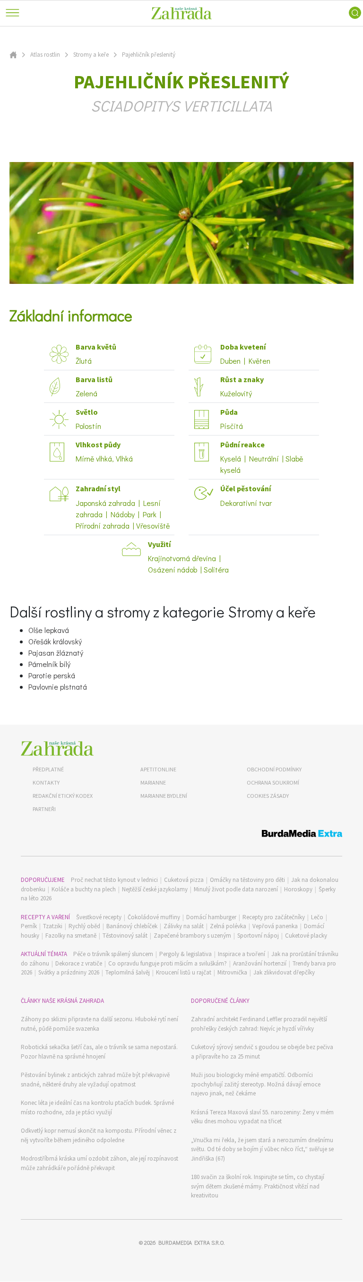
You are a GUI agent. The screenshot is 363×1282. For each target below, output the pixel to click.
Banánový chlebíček (131, 926)
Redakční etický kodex (63, 795)
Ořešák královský (55, 641)
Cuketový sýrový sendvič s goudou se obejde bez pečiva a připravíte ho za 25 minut (262, 1051)
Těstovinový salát (125, 936)
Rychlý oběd (84, 926)
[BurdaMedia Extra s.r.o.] (181, 834)
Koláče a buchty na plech (84, 889)
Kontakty (46, 782)
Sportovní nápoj (258, 936)
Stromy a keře (91, 55)
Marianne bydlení (163, 795)
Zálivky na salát (184, 926)
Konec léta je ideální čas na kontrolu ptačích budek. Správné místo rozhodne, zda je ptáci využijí (97, 1107)
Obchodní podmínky (274, 769)
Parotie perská (51, 675)
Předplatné (48, 769)
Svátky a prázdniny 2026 (68, 972)
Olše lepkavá (48, 630)
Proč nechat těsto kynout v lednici (114, 880)
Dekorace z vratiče (78, 963)
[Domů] (57, 748)
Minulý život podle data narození (236, 889)
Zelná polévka (228, 926)
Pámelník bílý (49, 664)
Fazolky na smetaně (70, 936)
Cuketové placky (306, 936)
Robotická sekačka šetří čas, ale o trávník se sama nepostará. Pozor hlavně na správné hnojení (99, 1051)
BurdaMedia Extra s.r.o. (191, 1242)
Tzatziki (52, 926)
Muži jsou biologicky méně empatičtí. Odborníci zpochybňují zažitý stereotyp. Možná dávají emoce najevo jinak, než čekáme (255, 1084)
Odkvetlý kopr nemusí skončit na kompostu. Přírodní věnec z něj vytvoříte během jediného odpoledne (98, 1135)
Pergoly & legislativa (185, 954)
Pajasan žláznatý (55, 653)
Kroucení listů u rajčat (183, 972)
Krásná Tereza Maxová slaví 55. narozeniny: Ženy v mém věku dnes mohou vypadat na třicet (262, 1117)
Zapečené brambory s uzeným (192, 936)
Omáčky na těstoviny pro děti (247, 880)
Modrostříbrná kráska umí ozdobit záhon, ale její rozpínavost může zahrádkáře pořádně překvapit (99, 1163)
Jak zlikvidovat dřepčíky (284, 972)
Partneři (44, 808)
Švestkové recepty (98, 917)
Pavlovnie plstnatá (57, 687)
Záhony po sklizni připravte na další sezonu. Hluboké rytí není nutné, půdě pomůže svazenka (99, 1024)
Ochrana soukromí (273, 782)
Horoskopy (298, 889)
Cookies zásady (268, 795)
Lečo (317, 917)
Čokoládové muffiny (154, 917)
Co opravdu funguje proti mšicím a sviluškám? (167, 963)
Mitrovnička (232, 972)
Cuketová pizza (184, 880)
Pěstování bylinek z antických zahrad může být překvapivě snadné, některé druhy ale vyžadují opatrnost (95, 1079)
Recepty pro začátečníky (273, 917)
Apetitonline (158, 769)
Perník (29, 926)
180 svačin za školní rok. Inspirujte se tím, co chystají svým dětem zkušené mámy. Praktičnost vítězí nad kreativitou (257, 1186)
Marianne (153, 782)
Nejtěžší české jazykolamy (155, 889)
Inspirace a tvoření (241, 954)
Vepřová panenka (275, 926)
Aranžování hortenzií (259, 963)
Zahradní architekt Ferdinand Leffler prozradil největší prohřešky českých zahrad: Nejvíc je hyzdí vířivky (259, 1024)
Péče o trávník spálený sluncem (113, 954)
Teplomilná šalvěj (127, 972)
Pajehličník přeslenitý (148, 55)
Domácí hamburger (211, 917)
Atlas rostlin (45, 55)
